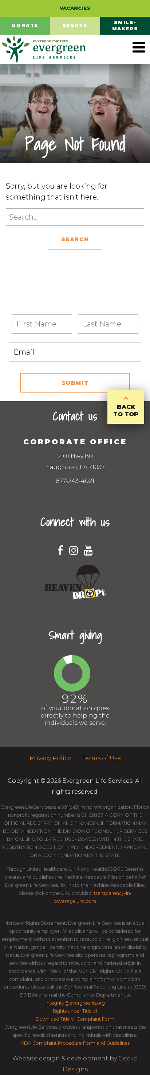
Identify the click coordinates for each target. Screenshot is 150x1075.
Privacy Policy (50, 758)
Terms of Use (101, 758)
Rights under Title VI (75, 1011)
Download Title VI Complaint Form (75, 1019)
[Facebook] (60, 550)
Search (75, 239)
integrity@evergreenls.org (75, 1003)
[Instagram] (73, 550)
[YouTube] (88, 550)
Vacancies (75, 8)
